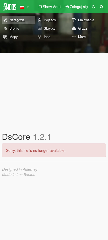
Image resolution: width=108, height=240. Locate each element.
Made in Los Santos (18, 174)
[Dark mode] (93, 6)
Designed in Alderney (19, 169)
